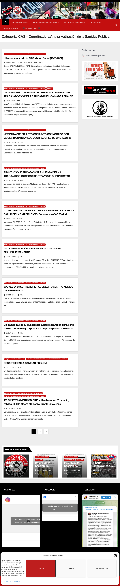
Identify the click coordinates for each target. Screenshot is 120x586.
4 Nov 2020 (10, 219)
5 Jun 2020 (10, 408)
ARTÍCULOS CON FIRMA (74, 22)
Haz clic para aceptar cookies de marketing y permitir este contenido (28, 521)
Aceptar (41, 568)
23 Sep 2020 (11, 295)
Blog (8, 459)
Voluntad (39, 459)
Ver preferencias (102, 568)
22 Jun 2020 (11, 333)
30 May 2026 (42, 470)
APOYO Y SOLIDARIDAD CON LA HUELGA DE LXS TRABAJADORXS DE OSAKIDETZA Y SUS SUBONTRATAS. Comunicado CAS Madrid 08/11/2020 (37, 176)
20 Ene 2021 (11, 62)
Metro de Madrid (17, 459)
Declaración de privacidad (11, 581)
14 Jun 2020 (11, 367)
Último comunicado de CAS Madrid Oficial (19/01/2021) (33, 58)
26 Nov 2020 (11, 142)
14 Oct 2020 (11, 257)
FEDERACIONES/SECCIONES (45, 22)
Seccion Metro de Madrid (31, 62)
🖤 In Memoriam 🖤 (31, 28)
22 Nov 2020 (11, 180)
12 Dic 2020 (11, 101)
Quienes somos (19, 22)
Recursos (96, 22)
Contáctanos (11, 28)
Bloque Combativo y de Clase (14, 359)
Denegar (71, 568)
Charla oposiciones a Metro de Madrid (103, 465)
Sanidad (49, 88)
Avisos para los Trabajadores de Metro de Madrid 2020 (23, 393)
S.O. (20, 101)
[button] (115, 555)
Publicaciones (70, 459)
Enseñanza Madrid (42, 457)
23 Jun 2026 (13, 470)
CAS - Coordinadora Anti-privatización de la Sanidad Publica (24, 54)
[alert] (100, 55)
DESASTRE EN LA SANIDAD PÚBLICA (25, 363)
